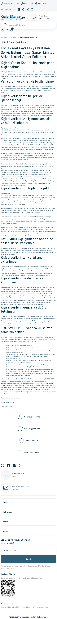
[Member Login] (7, 30)
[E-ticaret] (28, 617)
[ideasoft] (14, 617)
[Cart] (11, 30)
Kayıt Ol (28, 559)
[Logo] (15, 17)
